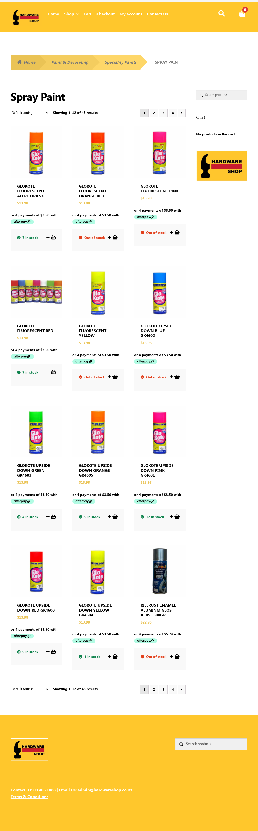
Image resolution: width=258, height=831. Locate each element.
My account (131, 13)
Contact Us (157, 13)
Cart (87, 13)
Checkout (105, 13)
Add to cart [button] (53, 237)
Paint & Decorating (69, 62)
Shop (69, 13)
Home (53, 13)
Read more (114, 237)
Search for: (221, 13)
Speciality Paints (120, 62)
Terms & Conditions (29, 796)
